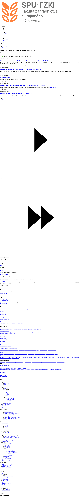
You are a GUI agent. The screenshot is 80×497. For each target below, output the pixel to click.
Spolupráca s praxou (23, 309)
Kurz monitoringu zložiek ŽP (18, 357)
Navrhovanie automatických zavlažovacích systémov (19, 350)
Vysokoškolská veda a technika (7, 368)
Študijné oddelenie (3, 336)
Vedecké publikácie (13, 369)
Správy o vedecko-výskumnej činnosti (30, 369)
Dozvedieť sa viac (49, 282)
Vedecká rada (6, 395)
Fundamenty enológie (36, 350)
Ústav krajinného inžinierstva (13, 323)
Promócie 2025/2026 (5, 77)
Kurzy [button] (1, 355)
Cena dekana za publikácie (20, 369)
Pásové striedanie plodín (4, 274)
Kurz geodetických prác (3, 357)
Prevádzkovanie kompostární (52, 350)
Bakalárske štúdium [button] (3, 338)
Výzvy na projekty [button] (3, 366)
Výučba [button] (1, 352)
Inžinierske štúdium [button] (3, 341)
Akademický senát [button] (3, 317)
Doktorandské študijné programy (37, 329)
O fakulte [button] (1, 308)
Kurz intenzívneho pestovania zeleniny (37, 357)
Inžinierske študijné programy (13, 329)
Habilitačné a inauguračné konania (5, 369)
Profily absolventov (3, 375)
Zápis (5, 424)
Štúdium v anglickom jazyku (20, 362)
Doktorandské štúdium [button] (3, 344)
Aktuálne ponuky (2, 362)
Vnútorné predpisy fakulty (6, 404)
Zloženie (1, 319)
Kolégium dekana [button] (3, 314)
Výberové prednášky (54, 354)
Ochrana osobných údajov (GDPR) (7, 302)
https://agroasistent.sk (52, 87)
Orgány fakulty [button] (2, 311)
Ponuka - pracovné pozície (4, 376)
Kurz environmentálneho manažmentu (63, 357)
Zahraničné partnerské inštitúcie (36, 362)
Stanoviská (7, 319)
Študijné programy (3, 346)
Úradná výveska (7, 309)
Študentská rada (6, 402)
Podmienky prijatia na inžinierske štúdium (19, 332)
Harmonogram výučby (3, 354)
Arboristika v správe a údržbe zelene (5, 350)
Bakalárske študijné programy (4, 329)
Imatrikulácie (6, 425)
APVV (1, 368)
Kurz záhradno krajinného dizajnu (74, 357)
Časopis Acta (38, 369)
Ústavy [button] (1, 321)
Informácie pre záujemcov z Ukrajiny (56, 362)
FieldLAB (2, 265)
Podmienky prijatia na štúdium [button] (4, 331)
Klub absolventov (3, 372)
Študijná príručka (8, 346)
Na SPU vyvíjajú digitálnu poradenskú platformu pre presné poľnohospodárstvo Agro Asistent (22, 85)
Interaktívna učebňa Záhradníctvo (5, 270)
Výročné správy (28, 309)
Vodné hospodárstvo (30, 350)
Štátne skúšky (6, 426)
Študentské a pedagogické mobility (11, 362)
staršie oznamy (2, 281)
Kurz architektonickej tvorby (53, 357)
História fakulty (2, 309)
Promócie (5, 427)
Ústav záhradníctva (20, 323)
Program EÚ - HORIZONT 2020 (24, 368)
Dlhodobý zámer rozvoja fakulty (15, 309)
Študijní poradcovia (48, 354)
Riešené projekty (6, 365)
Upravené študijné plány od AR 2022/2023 (34, 354)
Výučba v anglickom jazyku (15, 358)
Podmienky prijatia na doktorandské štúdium (47, 332)
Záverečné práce (8, 358)
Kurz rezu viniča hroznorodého (27, 357)
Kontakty (63, 362)
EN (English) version (3, 303)
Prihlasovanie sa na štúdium (4, 333)
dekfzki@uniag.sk (17, 291)
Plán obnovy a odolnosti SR (6, 407)
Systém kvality (4, 405)
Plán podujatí (2, 365)
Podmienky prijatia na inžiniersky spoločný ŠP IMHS (33, 332)
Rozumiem (77, 282)
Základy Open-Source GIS (43, 350)
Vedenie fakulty (6, 388)
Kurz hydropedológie (11, 357)
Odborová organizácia (7, 403)
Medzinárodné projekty (28, 362)
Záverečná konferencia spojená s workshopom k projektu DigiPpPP (16, 93)
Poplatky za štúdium (5, 441)
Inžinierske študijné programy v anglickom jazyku (25, 329)
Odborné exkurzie (3, 358)
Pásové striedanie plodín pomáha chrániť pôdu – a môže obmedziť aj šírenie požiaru (20, 69)
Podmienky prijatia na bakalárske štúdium (6, 332)
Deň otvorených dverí (12, 333)
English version (4, 299)
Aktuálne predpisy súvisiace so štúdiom (8, 434)
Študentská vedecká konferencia (44, 369)
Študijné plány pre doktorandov (54, 369)
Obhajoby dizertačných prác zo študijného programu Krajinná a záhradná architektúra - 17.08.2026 (24, 60)
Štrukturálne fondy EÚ (15, 368)
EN (2, 47)
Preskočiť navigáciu (5, 300)
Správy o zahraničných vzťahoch (46, 362)
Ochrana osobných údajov (4, 293)
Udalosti (4, 319)
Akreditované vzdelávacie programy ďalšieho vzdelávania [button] (8, 348)
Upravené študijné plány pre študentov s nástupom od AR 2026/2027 (17, 354)
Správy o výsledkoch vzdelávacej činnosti (8, 460)
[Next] (41, 178)
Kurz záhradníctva (46, 357)
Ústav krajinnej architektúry (4, 323)
